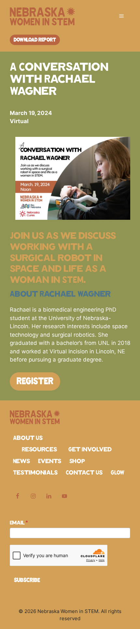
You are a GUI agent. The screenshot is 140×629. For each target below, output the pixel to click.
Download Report (35, 39)
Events (49, 461)
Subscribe (27, 580)
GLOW (117, 473)
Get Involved (90, 450)
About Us (28, 438)
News (21, 461)
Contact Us (84, 473)
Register (35, 381)
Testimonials (35, 473)
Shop (77, 461)
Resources (39, 450)
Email (19, 522)
